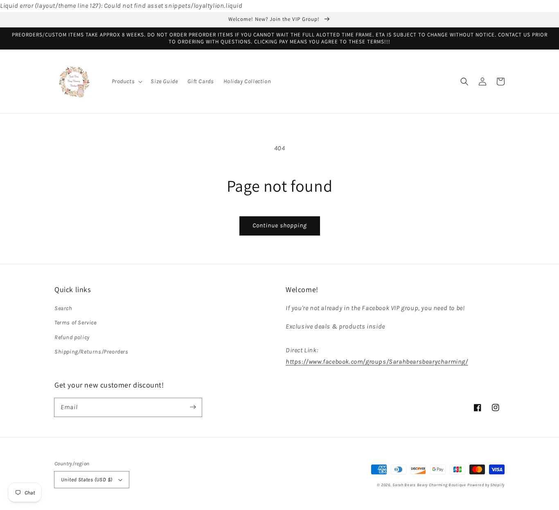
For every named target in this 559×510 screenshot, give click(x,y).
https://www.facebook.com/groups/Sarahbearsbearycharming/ (377, 361)
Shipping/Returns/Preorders (91, 351)
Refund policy (72, 337)
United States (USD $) (86, 479)
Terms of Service (75, 322)
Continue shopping (279, 225)
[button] (126, 81)
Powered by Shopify (486, 485)
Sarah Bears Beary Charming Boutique (429, 485)
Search (63, 308)
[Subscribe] (193, 407)
